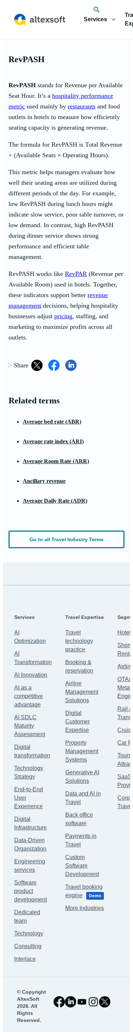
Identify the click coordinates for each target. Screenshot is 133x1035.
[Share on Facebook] (54, 365)
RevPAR (76, 273)
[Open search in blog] (96, 9)
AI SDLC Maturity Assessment (29, 725)
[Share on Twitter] (37, 365)
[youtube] (82, 1001)
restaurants (81, 106)
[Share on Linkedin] (71, 365)
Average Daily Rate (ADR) (55, 501)
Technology (28, 933)
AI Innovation (30, 675)
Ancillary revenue (44, 481)
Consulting (27, 946)
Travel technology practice (79, 640)
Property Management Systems (81, 751)
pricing (63, 316)
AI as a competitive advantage (28, 696)
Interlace (25, 959)
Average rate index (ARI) (53, 441)
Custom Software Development (82, 865)
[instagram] (93, 1001)
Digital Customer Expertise (77, 721)
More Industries (84, 908)
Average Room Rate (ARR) (56, 461)
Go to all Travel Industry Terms (66, 539)
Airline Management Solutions (81, 691)
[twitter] (104, 1001)
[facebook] (59, 1001)
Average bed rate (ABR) (52, 422)
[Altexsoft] (39, 19)
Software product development (30, 891)
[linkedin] (70, 1001)
